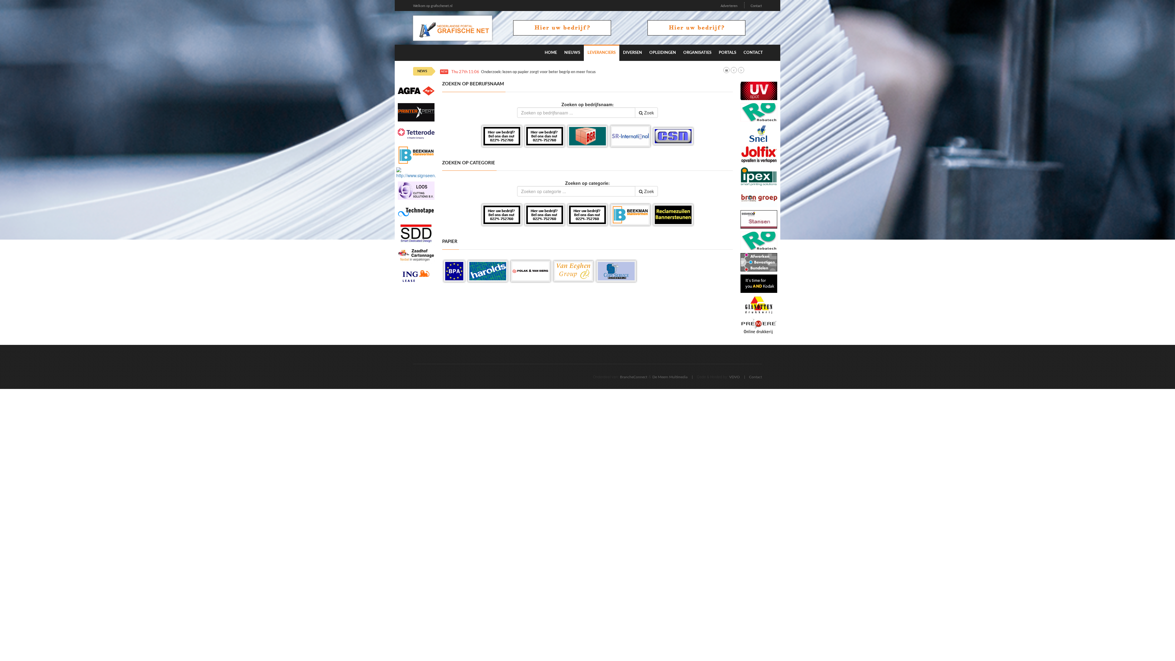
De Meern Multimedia (670, 377)
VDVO (734, 377)
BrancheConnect (633, 377)
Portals (727, 53)
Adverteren (729, 6)
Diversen (632, 53)
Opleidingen (662, 53)
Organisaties (697, 53)
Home (551, 53)
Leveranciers (602, 53)
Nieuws (572, 53)
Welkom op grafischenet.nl (433, 6)
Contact (756, 6)
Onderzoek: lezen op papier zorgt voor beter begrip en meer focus (538, 72)
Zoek (648, 113)
